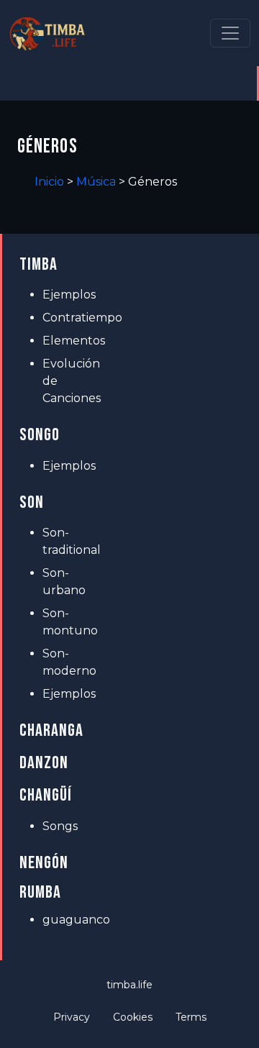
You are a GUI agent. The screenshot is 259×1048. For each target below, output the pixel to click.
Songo (39, 434)
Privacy (71, 1017)
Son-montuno (68, 621)
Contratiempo (68, 317)
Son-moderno (68, 662)
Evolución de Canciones (68, 381)
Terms (191, 1017)
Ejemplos (68, 294)
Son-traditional (68, 541)
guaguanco (68, 919)
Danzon (43, 762)
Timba (38, 264)
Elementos (68, 340)
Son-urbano (64, 581)
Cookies (133, 1017)
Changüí (45, 795)
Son (31, 502)
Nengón (43, 862)
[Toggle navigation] (230, 33)
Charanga (51, 730)
